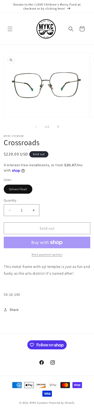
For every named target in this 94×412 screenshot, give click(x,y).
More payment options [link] (47, 254)
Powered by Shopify (62, 402)
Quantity (10, 200)
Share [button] (14, 309)
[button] (10, 28)
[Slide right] (58, 126)
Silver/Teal (20, 190)
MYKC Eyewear (39, 402)
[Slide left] (36, 126)
